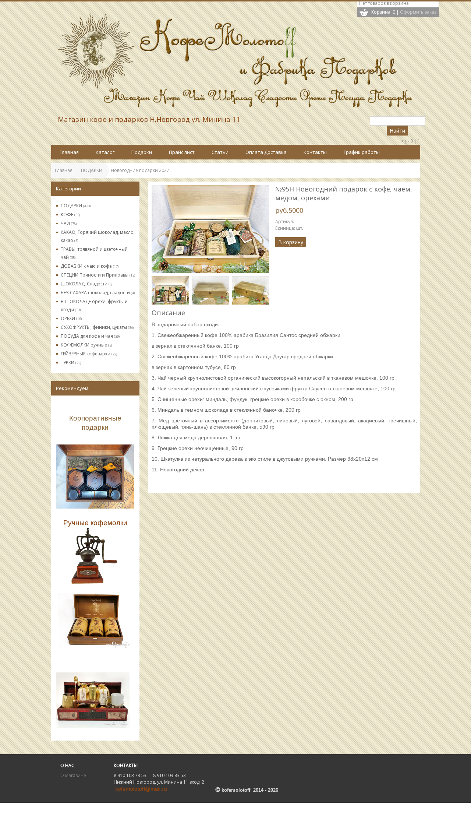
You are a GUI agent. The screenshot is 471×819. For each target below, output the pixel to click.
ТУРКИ (71, 362)
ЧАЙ (69, 223)
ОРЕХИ (71, 318)
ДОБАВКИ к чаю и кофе (89, 266)
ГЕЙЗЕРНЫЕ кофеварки (89, 354)
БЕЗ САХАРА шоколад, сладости (98, 292)
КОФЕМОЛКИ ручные (86, 345)
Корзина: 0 (383, 12)
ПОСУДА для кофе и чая (90, 336)
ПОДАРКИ (76, 206)
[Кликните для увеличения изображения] (210, 229)
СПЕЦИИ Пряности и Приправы (98, 275)
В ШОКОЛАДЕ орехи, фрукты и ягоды (94, 305)
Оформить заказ (418, 12)
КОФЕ (70, 214)
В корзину (290, 242)
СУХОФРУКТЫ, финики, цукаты (97, 327)
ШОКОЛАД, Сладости (86, 284)
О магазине (73, 775)
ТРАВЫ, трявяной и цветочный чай (94, 253)
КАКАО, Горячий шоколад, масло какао (97, 236)
